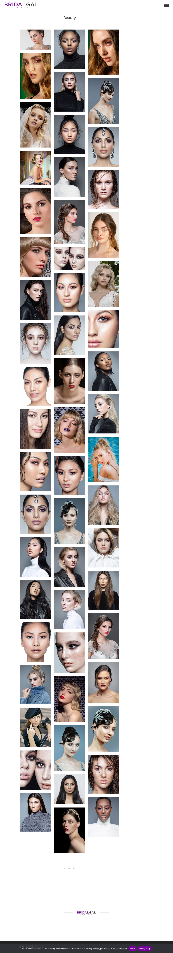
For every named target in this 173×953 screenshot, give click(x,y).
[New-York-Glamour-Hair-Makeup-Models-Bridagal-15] (35, 300)
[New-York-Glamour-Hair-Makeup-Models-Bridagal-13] (35, 557)
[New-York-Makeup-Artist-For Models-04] (35, 76)
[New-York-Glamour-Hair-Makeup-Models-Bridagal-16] (103, 590)
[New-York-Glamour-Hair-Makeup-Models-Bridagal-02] (103, 505)
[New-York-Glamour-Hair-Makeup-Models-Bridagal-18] (69, 49)
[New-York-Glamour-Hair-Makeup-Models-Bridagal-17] (103, 371)
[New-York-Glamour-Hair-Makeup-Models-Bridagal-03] (103, 413)
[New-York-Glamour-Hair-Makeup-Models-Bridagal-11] (69, 567)
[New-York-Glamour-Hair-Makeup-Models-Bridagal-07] (69, 609)
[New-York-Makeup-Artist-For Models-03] (103, 52)
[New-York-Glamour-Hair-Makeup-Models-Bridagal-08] (103, 817)
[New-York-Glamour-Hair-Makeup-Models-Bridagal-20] (35, 599)
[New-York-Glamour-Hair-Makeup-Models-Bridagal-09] (103, 189)
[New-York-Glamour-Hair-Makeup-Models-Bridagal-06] (103, 774)
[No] (170, 948)
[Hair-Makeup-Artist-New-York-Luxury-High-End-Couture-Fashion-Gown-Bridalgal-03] (103, 459)
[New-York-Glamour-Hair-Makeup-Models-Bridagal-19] (103, 548)
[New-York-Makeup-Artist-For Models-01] (103, 235)
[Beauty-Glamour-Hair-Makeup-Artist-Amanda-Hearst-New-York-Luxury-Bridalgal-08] (69, 699)
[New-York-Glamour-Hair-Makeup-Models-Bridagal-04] (35, 684)
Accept (133, 949)
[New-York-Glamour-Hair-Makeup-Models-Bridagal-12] (69, 92)
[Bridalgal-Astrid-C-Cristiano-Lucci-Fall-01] (35, 125)
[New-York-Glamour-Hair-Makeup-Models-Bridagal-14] (69, 177)
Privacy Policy (144, 949)
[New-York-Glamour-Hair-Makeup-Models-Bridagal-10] (69, 134)
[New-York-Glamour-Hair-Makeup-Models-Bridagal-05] (35, 812)
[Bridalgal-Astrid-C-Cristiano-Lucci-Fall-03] (103, 284)
